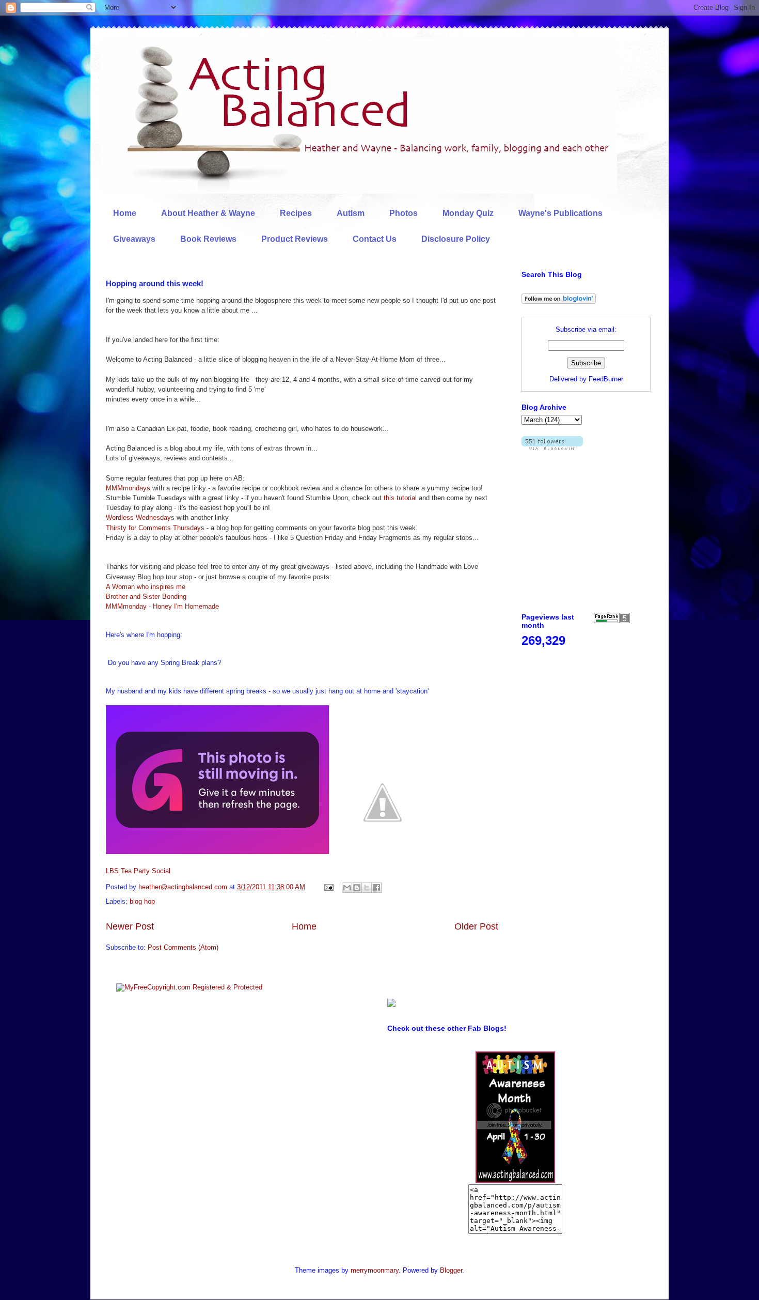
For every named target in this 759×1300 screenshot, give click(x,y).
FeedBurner (606, 379)
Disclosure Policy (455, 239)
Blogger (451, 1270)
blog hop (142, 901)
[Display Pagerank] (612, 621)
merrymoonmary (375, 1270)
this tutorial (400, 498)
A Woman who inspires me (145, 587)
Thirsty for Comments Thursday (153, 528)
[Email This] (347, 888)
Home (124, 213)
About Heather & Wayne (208, 213)
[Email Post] (328, 887)
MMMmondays (128, 488)
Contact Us (375, 239)
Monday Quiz (468, 213)
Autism (351, 213)
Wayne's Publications (560, 213)
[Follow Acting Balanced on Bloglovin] (558, 301)
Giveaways (134, 239)
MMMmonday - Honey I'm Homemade (162, 606)
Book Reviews (208, 239)
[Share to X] (366, 888)
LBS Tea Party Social (138, 871)
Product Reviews (294, 239)
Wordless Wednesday (138, 517)
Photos (403, 213)
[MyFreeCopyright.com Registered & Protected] (189, 987)
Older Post (476, 926)
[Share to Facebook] (376, 888)
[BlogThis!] (357, 888)
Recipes (296, 213)
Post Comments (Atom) (183, 947)
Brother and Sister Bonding (146, 596)
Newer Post (130, 926)
